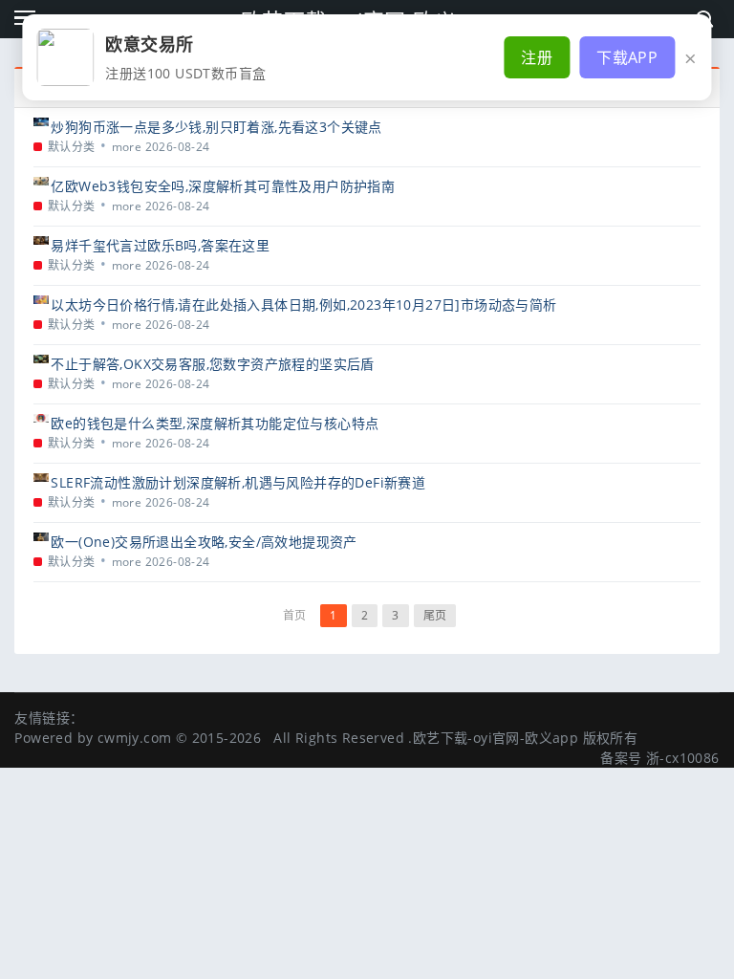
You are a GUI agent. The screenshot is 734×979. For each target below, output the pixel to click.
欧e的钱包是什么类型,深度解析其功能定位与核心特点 (214, 423)
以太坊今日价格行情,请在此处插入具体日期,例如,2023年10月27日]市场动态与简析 (303, 304)
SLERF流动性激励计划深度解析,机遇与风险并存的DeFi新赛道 (238, 482)
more (127, 147)
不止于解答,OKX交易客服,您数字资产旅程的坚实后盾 (212, 364)
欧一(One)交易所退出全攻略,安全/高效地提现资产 (203, 542)
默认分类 (72, 147)
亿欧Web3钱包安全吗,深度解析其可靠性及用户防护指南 (223, 186)
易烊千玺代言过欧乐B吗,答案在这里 (160, 245)
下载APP (627, 57)
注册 (536, 57)
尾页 (435, 615)
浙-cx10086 (683, 758)
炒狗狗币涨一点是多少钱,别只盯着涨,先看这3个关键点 (216, 127)
